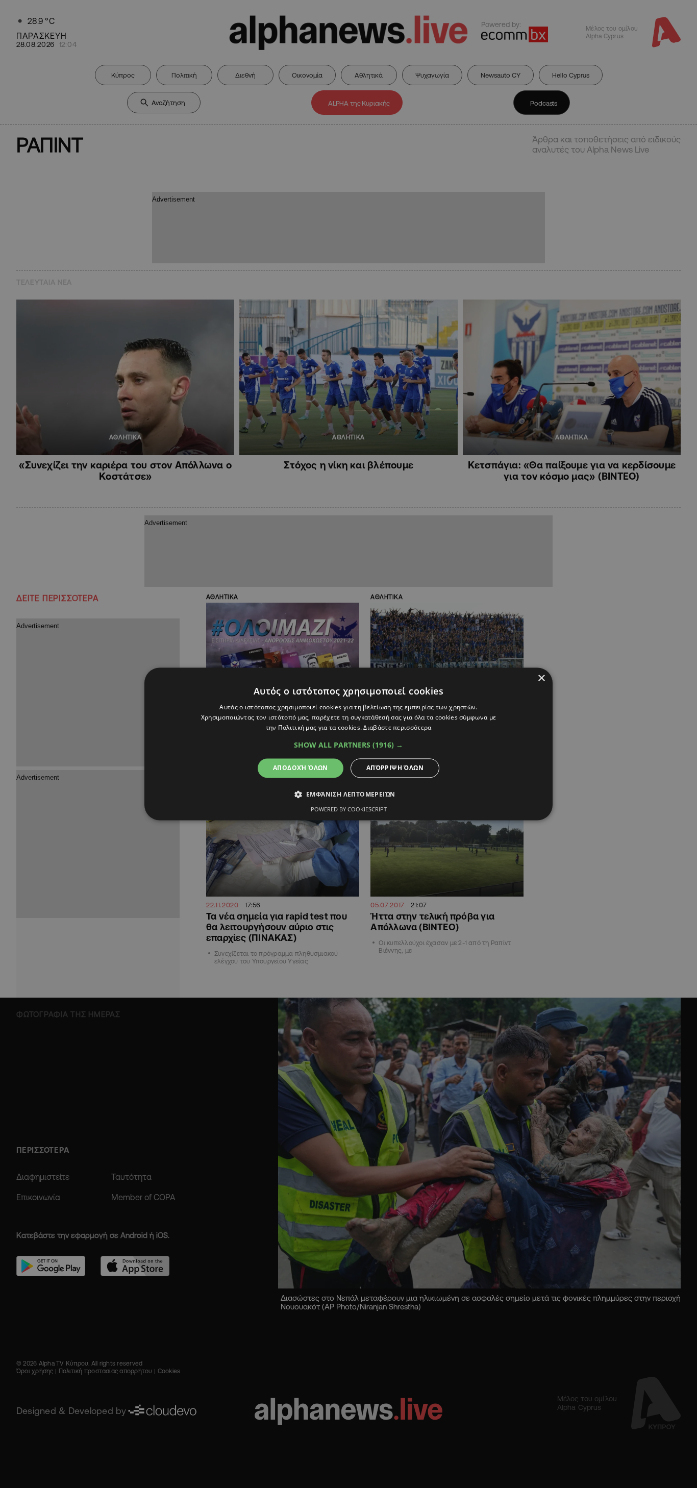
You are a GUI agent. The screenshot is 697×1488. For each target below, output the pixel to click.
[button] (348, 745)
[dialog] (348, 743)
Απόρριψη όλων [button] (395, 767)
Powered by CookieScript (349, 809)
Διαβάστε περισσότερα (397, 727)
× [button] (541, 678)
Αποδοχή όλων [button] (300, 767)
